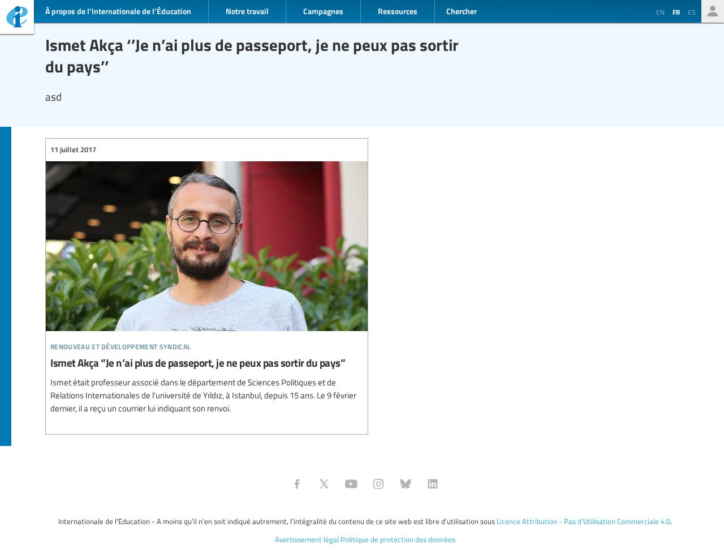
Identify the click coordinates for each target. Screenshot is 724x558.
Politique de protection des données (398, 539)
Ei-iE (17, 18)
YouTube (351, 484)
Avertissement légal (307, 539)
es (692, 11)
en (660, 11)
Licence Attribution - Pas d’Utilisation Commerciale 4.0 (583, 521)
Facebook (297, 484)
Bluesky (405, 484)
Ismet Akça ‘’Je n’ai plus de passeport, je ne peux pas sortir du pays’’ (207, 279)
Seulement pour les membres (712, 11)
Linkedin (432, 484)
